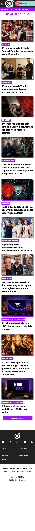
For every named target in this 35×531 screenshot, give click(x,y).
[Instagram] (10, 442)
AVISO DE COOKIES (25, 471)
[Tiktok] (17, 442)
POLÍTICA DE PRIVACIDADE (11, 471)
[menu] (2, 4)
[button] (17, 4)
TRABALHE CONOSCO (16, 468)
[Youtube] (3, 442)
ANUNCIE (5, 468)
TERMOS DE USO (27, 468)
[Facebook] (25, 442)
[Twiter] (32, 442)
